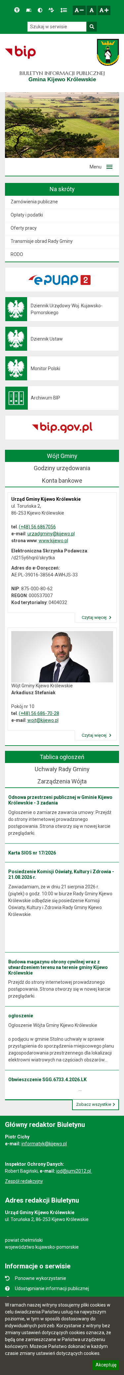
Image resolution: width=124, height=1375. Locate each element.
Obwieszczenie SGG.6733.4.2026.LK (47, 1079)
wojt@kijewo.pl (43, 720)
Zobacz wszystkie (93, 1104)
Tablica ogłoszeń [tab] (62, 756)
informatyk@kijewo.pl (44, 1143)
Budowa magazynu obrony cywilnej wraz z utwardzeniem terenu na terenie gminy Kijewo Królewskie (58, 967)
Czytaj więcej (94, 617)
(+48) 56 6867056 (37, 526)
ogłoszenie (20, 1015)
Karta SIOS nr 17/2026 (32, 852)
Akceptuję (105, 1365)
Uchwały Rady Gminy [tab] (62, 769)
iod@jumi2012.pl (74, 1171)
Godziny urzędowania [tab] (62, 468)
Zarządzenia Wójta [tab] (62, 781)
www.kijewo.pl (53, 540)
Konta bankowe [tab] (62, 480)
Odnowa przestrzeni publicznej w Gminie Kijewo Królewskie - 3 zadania (60, 800)
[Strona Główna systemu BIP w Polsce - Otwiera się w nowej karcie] (20, 52)
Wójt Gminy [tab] (62, 455)
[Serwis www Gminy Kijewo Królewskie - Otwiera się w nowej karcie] (108, 52)
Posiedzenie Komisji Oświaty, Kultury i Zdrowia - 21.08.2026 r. (61, 874)
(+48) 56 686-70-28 (39, 713)
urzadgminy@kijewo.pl (51, 533)
